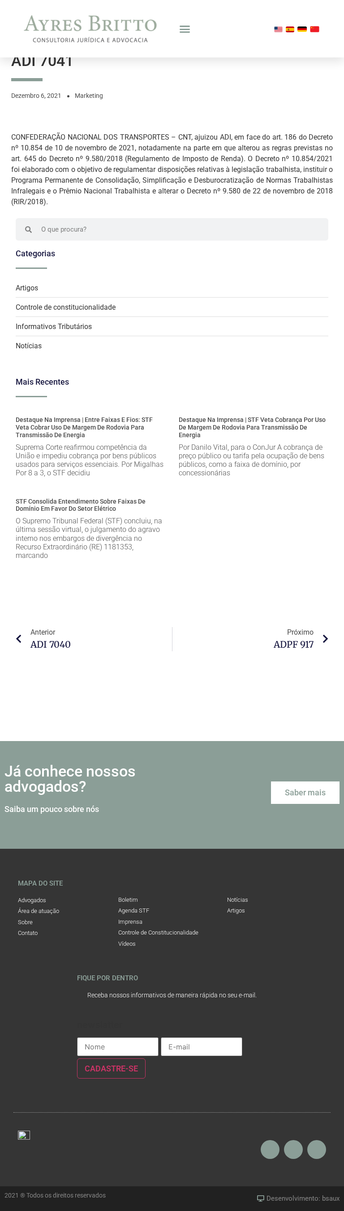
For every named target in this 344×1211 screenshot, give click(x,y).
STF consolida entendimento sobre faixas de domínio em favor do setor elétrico (81, 505)
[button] (185, 28)
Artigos (27, 288)
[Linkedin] (316, 1149)
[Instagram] (270, 1149)
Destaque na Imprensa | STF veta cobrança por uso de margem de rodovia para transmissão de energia (252, 427)
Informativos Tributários (54, 326)
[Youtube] (293, 1149)
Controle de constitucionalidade (66, 307)
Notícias (29, 346)
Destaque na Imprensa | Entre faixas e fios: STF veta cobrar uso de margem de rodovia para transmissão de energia (84, 427)
